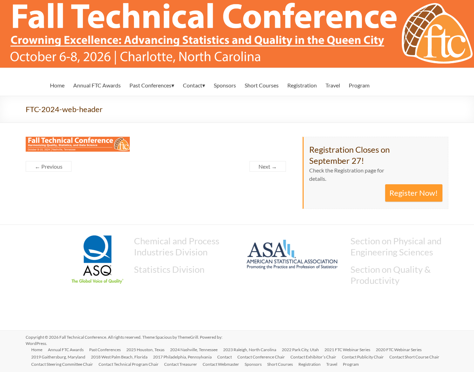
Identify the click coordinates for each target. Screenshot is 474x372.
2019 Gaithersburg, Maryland (58, 357)
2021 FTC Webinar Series (347, 349)
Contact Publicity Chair (363, 357)
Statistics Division (169, 269)
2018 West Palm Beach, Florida (119, 357)
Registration (302, 85)
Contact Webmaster (221, 364)
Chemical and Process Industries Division (176, 246)
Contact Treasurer (180, 364)
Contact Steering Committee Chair (62, 364)
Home (57, 85)
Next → (268, 166)
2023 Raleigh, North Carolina (249, 349)
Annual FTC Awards (97, 85)
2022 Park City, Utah (300, 349)
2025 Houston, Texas (145, 349)
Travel (332, 85)
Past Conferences (150, 85)
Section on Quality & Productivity (390, 275)
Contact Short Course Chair (414, 357)
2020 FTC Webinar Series (399, 349)
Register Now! (413, 192)
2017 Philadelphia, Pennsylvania (182, 357)
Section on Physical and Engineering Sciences (396, 246)
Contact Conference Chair (261, 357)
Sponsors (225, 85)
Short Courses (262, 85)
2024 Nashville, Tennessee (194, 349)
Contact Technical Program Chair (129, 364)
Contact (192, 85)
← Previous (48, 166)
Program (359, 85)
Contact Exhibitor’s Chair (313, 357)
